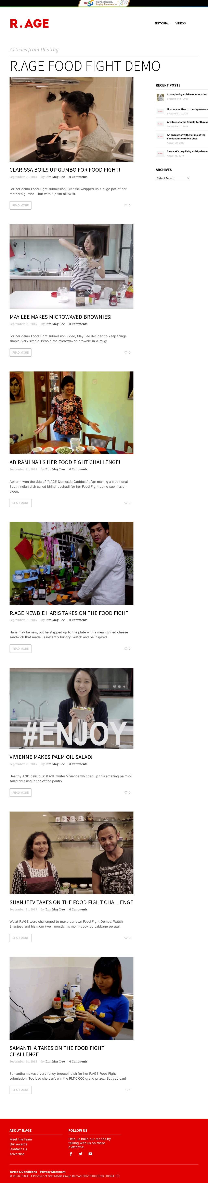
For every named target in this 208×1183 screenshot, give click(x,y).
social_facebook (70, 1153)
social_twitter (80, 1153)
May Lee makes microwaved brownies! (61, 316)
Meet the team (21, 1139)
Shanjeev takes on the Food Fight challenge (71, 902)
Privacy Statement (52, 1171)
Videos (181, 23)
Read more (20, 205)
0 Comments (78, 177)
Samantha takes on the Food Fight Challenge (57, 1051)
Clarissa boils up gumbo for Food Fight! (65, 169)
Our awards (18, 1144)
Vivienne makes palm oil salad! (51, 756)
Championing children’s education (187, 94)
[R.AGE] (29, 23)
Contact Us (18, 1149)
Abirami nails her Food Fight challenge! (65, 462)
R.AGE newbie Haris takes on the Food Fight (69, 613)
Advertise (17, 1154)
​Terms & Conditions (23, 1171)
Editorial (162, 23)
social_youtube (90, 1153)
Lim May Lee (55, 177)
